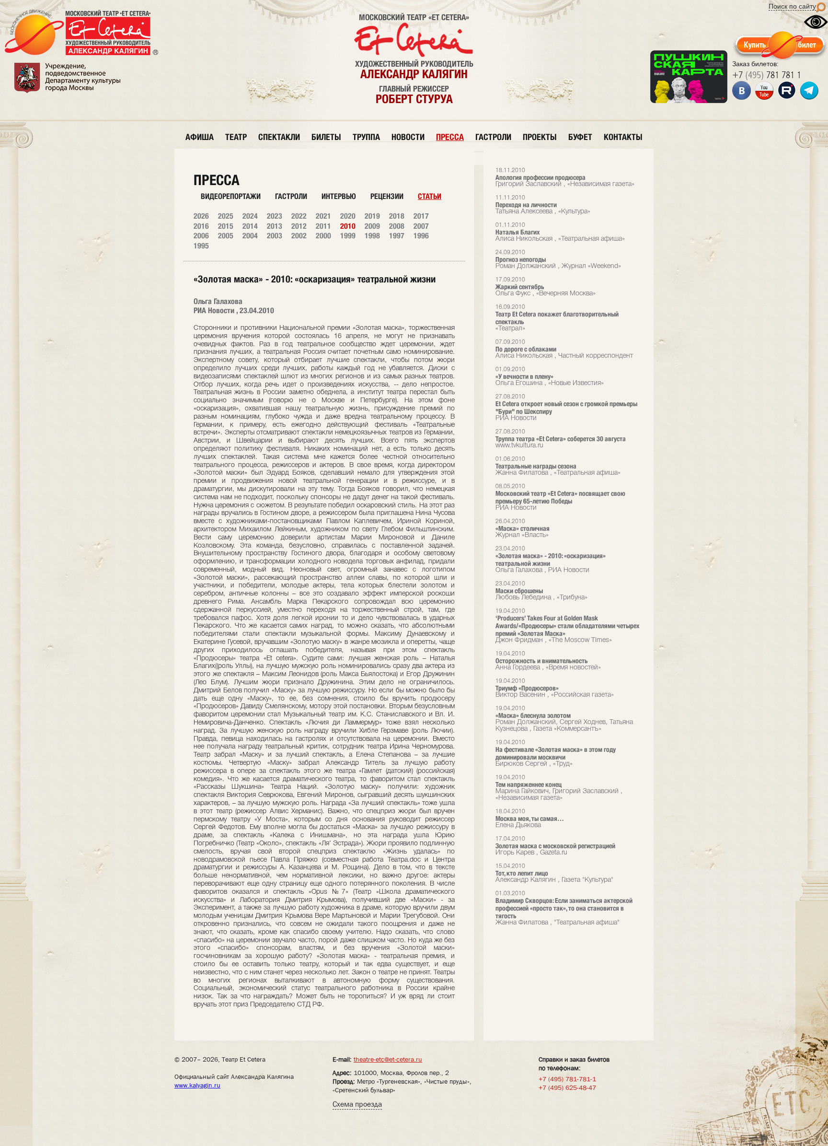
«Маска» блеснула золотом (564, 719)
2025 (225, 216)
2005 (225, 235)
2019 (372, 216)
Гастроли (291, 196)
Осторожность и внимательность (548, 661)
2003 (274, 235)
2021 (323, 216)
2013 (274, 226)
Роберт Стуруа (414, 99)
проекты (540, 137)
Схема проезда (357, 1104)
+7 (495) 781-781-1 (567, 1079)
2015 (225, 226)
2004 (250, 235)
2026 (201, 216)
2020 (348, 216)
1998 (372, 235)
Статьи (429, 196)
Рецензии (386, 196)
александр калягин (414, 74)
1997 (396, 235)
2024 (250, 216)
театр (236, 137)
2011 (323, 226)
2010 (348, 226)
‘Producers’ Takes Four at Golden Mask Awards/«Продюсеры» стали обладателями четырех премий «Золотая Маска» (567, 625)
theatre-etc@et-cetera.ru (388, 1059)
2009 (372, 226)
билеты (326, 137)
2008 (396, 226)
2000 (323, 235)
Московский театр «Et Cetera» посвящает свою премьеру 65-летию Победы (560, 497)
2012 (299, 226)
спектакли (279, 137)
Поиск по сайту (792, 6)
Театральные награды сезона (558, 466)
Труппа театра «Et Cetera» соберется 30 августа (560, 439)
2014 (250, 226)
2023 (274, 216)
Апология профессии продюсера (564, 177)
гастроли (493, 137)
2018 (396, 216)
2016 (201, 226)
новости (408, 137)
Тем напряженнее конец (558, 788)
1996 (421, 235)
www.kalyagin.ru (197, 1085)
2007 (421, 226)
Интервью (339, 196)
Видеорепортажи (231, 196)
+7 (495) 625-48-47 (567, 1087)
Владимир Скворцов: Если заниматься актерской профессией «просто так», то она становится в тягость (563, 908)
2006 (201, 235)
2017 (421, 216)
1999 (348, 235)
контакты (623, 137)
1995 (201, 245)
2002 (299, 235)
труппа (366, 137)
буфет (580, 137)
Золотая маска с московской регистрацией (555, 846)
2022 (299, 216)
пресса (450, 137)
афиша (199, 137)
